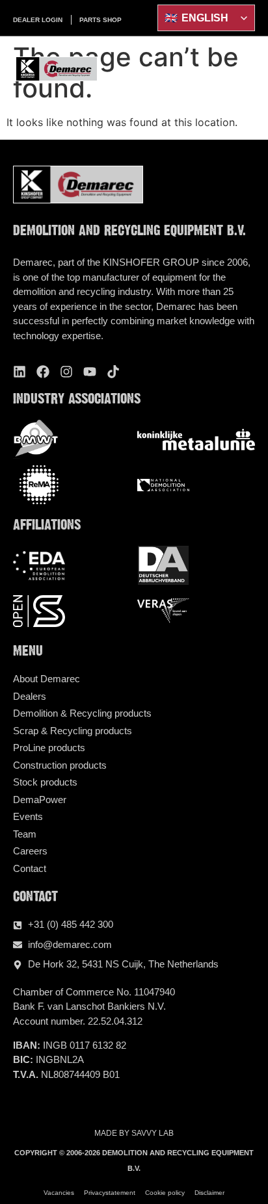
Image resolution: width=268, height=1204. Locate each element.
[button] (247, 69)
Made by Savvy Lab (134, 1133)
